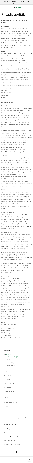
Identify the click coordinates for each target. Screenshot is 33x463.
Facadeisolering (8, 375)
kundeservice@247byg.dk (15, 357)
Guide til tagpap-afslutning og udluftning (15, 418)
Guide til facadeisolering (10, 402)
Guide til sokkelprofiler (10, 406)
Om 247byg (7, 429)
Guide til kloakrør (9, 414)
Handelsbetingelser (9, 440)
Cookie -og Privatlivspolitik (11, 436)
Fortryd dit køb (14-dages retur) (12, 444)
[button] (2, 7)
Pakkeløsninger (8, 379)
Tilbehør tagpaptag (9, 391)
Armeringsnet (7, 387)
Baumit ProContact (9, 383)
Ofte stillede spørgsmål (10, 432)
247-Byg (14, 459)
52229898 (9, 354)
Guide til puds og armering (11, 410)
